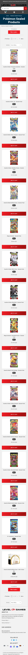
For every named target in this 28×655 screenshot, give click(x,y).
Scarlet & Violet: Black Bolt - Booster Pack (14, 302)
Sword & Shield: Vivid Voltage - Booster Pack (14, 370)
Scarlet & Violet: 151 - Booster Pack (14, 101)
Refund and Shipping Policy (8, 618)
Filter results (13, 32)
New (14, 70)
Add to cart (14, 79)
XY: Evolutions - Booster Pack (14, 536)
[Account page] (14, 12)
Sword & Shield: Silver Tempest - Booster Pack (14, 134)
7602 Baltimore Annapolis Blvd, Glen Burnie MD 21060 (14, 632)
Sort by (7, 45)
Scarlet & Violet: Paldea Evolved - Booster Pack (14, 403)
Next (22, 38)
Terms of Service (5, 622)
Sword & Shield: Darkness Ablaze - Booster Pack (14, 436)
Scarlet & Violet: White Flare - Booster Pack (14, 269)
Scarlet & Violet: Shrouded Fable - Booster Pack (14, 470)
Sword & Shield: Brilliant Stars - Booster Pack (14, 202)
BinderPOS (17, 654)
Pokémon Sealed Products (16, 15)
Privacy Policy (5, 620)
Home (7, 15)
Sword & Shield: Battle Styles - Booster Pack (14, 503)
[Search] (25, 8)
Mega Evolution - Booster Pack (14, 236)
